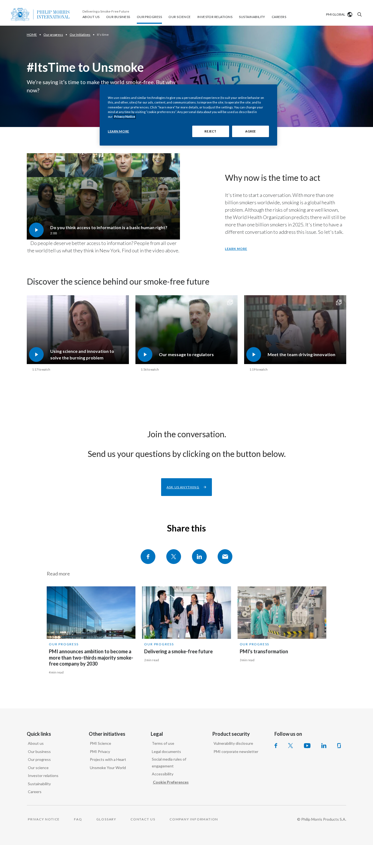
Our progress (64, 644)
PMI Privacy (100, 751)
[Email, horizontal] (225, 556)
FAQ (78, 819)
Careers (35, 791)
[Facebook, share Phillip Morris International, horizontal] (148, 556)
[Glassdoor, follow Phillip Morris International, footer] (339, 745)
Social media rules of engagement (169, 762)
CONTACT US (143, 819)
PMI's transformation (264, 651)
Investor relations (43, 775)
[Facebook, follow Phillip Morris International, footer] (275, 745)
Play (103, 196)
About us (36, 743)
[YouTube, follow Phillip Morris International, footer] (307, 745)
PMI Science (100, 743)
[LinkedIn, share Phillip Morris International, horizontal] (199, 556)
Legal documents (166, 751)
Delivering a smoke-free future (178, 651)
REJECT (210, 131)
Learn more (236, 248)
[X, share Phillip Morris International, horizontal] (173, 556)
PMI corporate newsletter (236, 751)
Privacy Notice (124, 116)
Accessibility (162, 774)
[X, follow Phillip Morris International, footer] (290, 745)
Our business (39, 751)
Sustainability (39, 783)
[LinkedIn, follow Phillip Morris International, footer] (323, 745)
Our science (38, 767)
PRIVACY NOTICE (44, 819)
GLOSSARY (106, 819)
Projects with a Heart (108, 759)
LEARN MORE (118, 131)
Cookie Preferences (171, 782)
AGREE (250, 131)
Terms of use (163, 743)
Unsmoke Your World (108, 767)
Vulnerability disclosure (233, 743)
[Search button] (359, 14)
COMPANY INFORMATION (194, 819)
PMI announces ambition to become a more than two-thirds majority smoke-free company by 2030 (91, 657)
